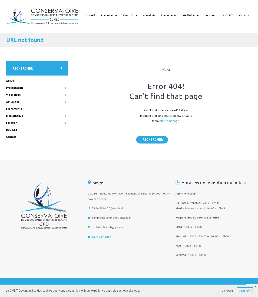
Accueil (90, 15)
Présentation (109, 15)
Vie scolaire (130, 15)
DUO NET (227, 15)
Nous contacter (101, 236)
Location (210, 15)
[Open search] (152, 139)
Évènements (168, 15)
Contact (244, 15)
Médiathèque (191, 15)
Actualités (149, 15)
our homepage (169, 121)
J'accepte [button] (245, 290)
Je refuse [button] (227, 290)
